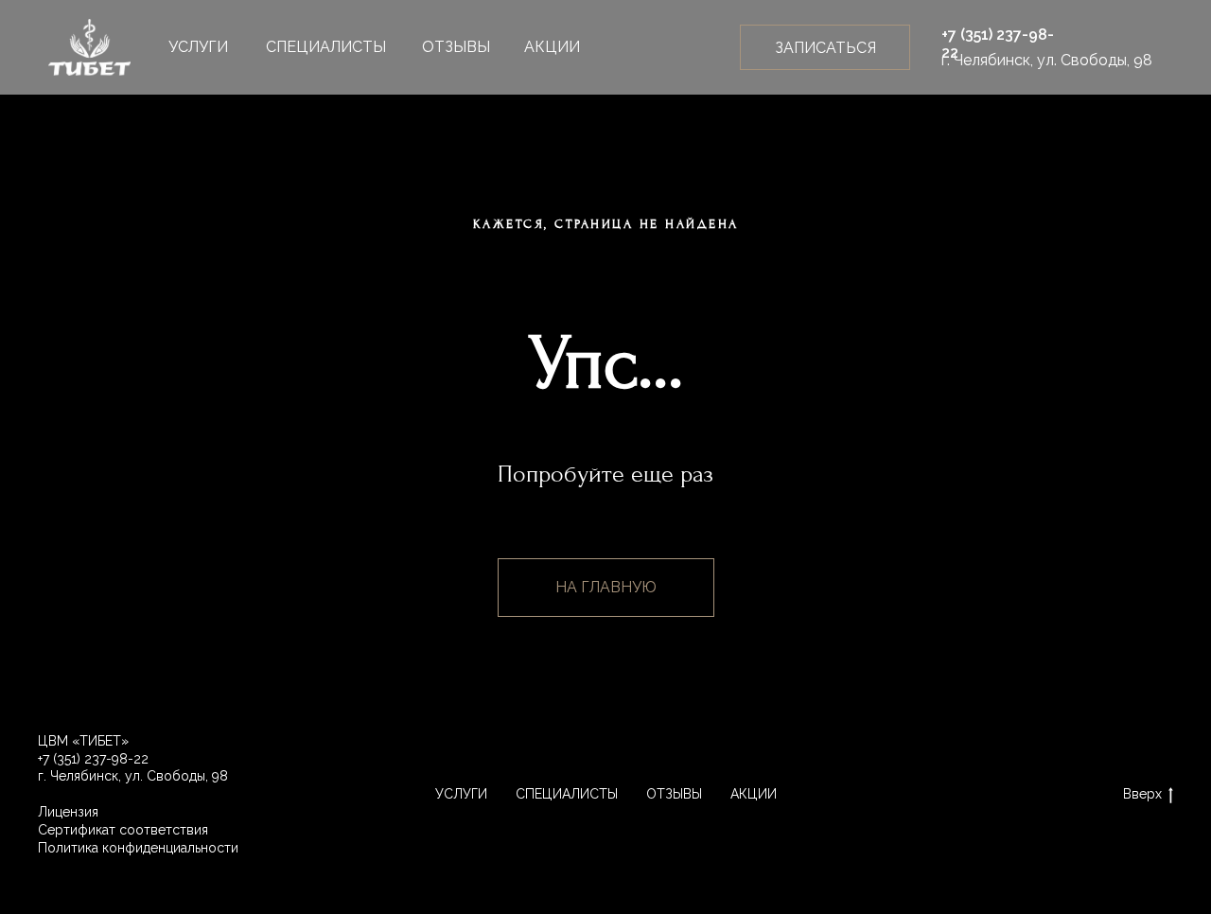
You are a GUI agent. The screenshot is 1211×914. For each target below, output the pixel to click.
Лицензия (68, 811)
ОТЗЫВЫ (456, 47)
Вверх (1142, 793)
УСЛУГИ (198, 47)
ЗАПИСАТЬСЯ (825, 48)
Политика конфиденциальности (138, 847)
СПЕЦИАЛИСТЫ (326, 47)
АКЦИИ (552, 47)
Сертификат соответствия (123, 829)
